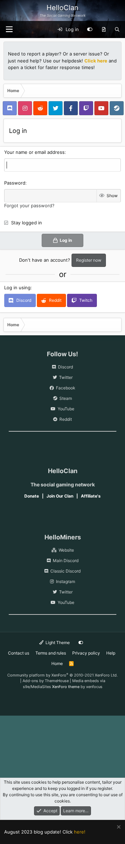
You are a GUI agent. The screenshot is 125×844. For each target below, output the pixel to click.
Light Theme (57, 642)
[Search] (117, 30)
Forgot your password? (29, 205)
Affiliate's (91, 496)
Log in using (17, 287)
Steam (65, 398)
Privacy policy (86, 653)
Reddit (65, 419)
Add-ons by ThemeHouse (46, 680)
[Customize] (90, 30)
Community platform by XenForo (62, 675)
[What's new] (104, 30)
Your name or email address (34, 152)
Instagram (65, 581)
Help (110, 653)
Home (57, 663)
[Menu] (9, 29)
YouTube (66, 408)
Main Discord (65, 560)
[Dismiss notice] (118, 827)
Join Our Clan (60, 496)
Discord (65, 366)
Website (66, 550)
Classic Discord (65, 571)
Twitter (66, 377)
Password (14, 183)
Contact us (18, 653)
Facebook (65, 387)
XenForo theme (66, 686)
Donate (31, 496)
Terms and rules (50, 653)
